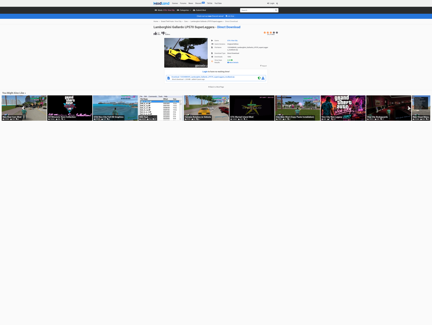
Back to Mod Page (217, 87)
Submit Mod (201, 10)
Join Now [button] (230, 16)
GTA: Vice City (232, 40)
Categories (184, 10)
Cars (186, 21)
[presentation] (23, 108)
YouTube (218, 3)
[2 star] (267, 32)
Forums (183, 3)
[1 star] (264, 32)
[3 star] (270, 32)
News (191, 3)
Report (264, 66)
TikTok (209, 3)
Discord (199, 3)
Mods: (166, 10)
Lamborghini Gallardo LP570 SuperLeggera (206, 21)
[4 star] (273, 32)
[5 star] (276, 32)
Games (175, 3)
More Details (233, 62)
